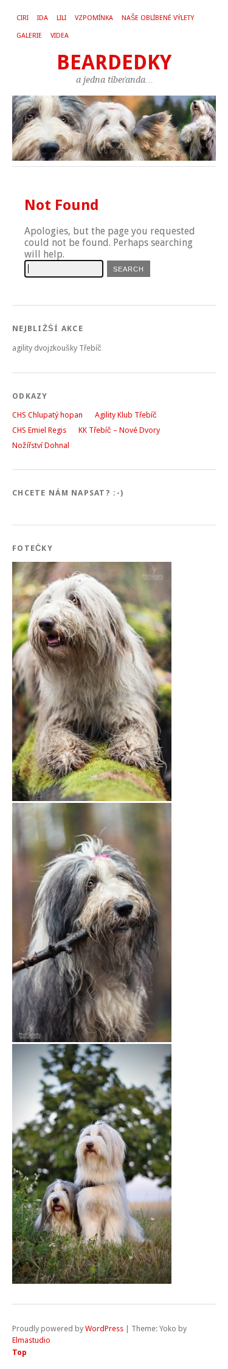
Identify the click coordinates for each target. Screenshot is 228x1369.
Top (19, 1352)
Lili (61, 18)
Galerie (29, 36)
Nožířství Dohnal (40, 445)
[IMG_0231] (91, 798)
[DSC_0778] (91, 1281)
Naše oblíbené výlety (158, 18)
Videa (59, 36)
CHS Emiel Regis (39, 430)
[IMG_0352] (91, 1039)
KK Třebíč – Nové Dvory (119, 430)
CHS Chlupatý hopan (47, 414)
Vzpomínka (94, 18)
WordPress (104, 1328)
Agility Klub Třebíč (126, 414)
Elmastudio (31, 1340)
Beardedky (114, 62)
